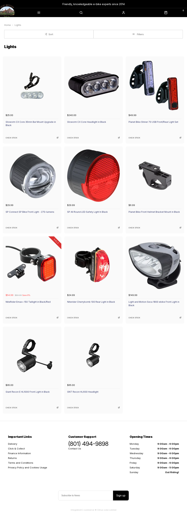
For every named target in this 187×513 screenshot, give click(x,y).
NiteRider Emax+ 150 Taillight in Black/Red (28, 301)
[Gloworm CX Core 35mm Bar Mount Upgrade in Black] (32, 85)
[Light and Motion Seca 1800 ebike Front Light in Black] (155, 265)
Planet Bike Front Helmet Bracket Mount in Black (154, 212)
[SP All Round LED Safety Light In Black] (93, 175)
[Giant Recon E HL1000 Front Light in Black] (32, 355)
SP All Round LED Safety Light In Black (87, 212)
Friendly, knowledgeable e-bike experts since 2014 (93, 4)
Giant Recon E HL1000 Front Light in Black (28, 391)
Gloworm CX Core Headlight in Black (86, 122)
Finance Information (19, 453)
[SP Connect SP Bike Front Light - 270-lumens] (32, 175)
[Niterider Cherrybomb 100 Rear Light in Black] (93, 265)
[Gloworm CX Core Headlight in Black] (93, 85)
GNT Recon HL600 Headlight (82, 391)
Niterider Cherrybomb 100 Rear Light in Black (91, 301)
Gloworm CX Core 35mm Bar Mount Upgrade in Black (31, 124)
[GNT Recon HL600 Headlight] (93, 355)
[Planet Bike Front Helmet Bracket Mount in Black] (155, 175)
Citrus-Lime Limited (106, 510)
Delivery (12, 443)
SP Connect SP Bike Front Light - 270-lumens (30, 212)
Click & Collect (16, 448)
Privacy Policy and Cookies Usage (27, 467)
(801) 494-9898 (88, 443)
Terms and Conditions (20, 462)
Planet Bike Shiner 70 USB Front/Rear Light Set (153, 122)
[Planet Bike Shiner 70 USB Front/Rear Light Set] (155, 85)
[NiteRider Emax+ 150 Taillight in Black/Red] (32, 265)
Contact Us (74, 448)
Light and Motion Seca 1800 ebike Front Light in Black (154, 303)
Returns (12, 458)
